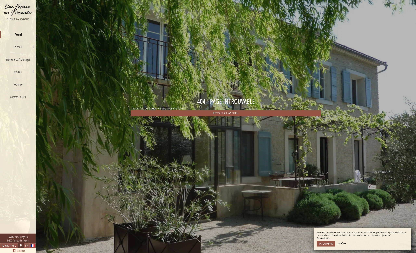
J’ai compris (326, 243)
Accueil (18, 34)
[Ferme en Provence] (18, 12)
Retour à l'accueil (226, 113)
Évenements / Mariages (18, 59)
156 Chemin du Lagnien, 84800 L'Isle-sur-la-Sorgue (18, 238)
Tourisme (18, 84)
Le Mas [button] (18, 47)
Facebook (20, 251)
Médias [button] (18, 72)
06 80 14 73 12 (10, 245)
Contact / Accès (18, 97)
